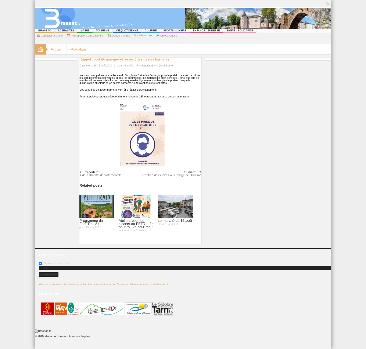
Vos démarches (143, 35)
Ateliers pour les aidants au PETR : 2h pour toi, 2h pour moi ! (136, 224)
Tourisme (102, 30)
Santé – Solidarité (239, 30)
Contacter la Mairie (52, 35)
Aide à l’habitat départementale (100, 173)
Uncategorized (144, 65)
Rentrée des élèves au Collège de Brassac (171, 173)
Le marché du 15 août (175, 221)
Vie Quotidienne (127, 30)
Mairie (84, 30)
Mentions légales (79, 336)
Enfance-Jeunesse (206, 30)
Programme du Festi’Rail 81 (91, 222)
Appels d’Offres (121, 35)
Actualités (66, 30)
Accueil (56, 49)
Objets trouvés (168, 35)
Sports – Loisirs (174, 30)
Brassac (44, 30)
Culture (151, 30)
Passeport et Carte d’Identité (87, 35)
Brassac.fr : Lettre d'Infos (57, 263)
